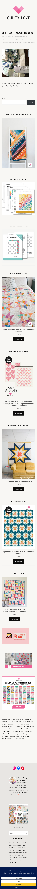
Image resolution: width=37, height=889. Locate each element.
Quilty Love (18, 12)
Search (4, 99)
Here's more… (19, 795)
